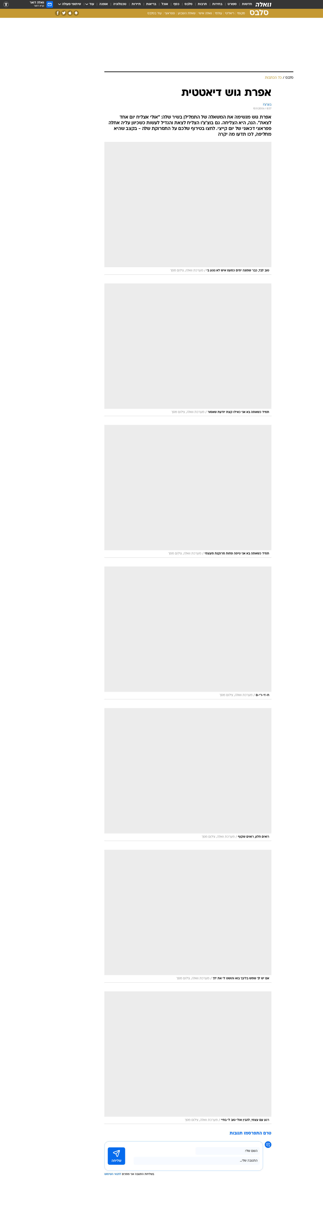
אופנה (103, 4)
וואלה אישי (205, 13)
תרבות (202, 4)
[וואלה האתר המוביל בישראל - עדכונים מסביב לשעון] (263, 4)
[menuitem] (244, 4)
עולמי (218, 13)
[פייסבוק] (57, 13)
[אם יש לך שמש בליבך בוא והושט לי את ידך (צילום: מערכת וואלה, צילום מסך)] (187, 916)
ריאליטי (229, 13)
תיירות (136, 4)
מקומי (241, 13)
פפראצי (170, 13)
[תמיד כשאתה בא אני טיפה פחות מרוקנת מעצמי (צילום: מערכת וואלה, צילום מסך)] (187, 491)
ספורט (232, 4)
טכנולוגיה (119, 4)
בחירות (217, 4)
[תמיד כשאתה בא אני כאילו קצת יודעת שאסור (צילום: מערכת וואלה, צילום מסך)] (187, 349)
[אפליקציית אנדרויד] (76, 13)
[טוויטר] (64, 13)
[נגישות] (6, 4)
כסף (176, 4)
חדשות (247, 4)
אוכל (165, 4)
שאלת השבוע (187, 13)
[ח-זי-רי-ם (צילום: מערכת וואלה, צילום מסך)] (187, 632)
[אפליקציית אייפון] (70, 13)
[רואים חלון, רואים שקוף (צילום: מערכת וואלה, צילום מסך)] (187, 774)
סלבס (188, 4)
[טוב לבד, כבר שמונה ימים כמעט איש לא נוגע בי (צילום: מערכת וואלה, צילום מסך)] (187, 208)
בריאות (151, 4)
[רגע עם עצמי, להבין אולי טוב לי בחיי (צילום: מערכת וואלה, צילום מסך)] (187, 1057)
